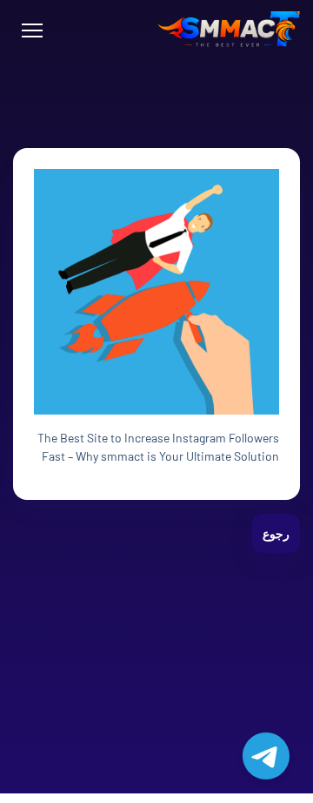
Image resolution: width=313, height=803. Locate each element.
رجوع (276, 533)
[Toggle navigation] (31, 31)
